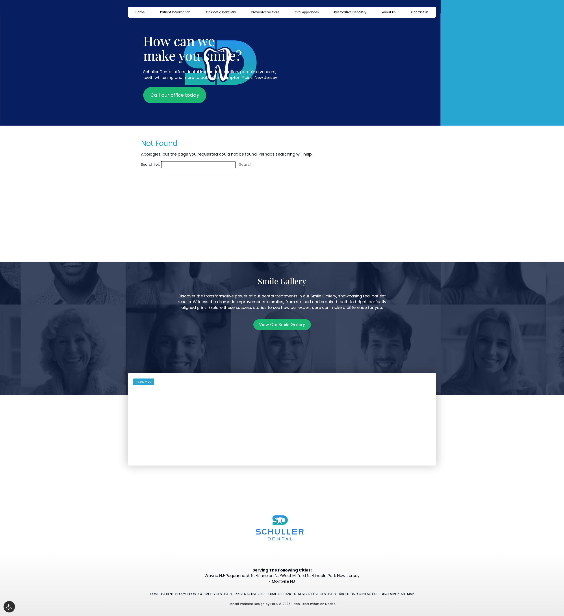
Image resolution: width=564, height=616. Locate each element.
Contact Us (420, 12)
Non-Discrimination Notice (314, 604)
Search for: (150, 164)
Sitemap (407, 594)
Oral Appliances (307, 12)
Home (140, 12)
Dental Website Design (246, 604)
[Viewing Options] (9, 607)
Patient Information (175, 12)
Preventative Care (265, 12)
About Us (389, 12)
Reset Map (144, 382)
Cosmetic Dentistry (221, 12)
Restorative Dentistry (350, 12)
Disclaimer (390, 594)
